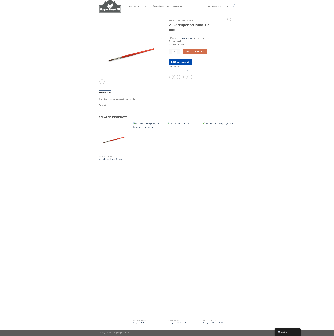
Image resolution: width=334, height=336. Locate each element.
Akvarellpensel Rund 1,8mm (110, 159)
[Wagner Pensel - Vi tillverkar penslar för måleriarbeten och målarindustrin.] (110, 6)
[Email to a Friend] (181, 77)
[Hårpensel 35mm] (149, 220)
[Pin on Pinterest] (185, 77)
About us (177, 6)
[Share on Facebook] (171, 77)
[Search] (126, 6)
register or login (185, 38)
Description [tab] (105, 93)
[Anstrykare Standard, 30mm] (219, 220)
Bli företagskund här (180, 62)
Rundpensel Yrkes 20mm (178, 323)
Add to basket (195, 52)
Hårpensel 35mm (140, 323)
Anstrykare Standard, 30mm (214, 323)
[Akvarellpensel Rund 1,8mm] (115, 138)
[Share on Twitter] (176, 77)
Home (171, 21)
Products (134, 6)
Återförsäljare (161, 6)
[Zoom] (102, 81)
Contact (147, 6)
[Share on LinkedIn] (190, 77)
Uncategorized (185, 21)
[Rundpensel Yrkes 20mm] (184, 220)
